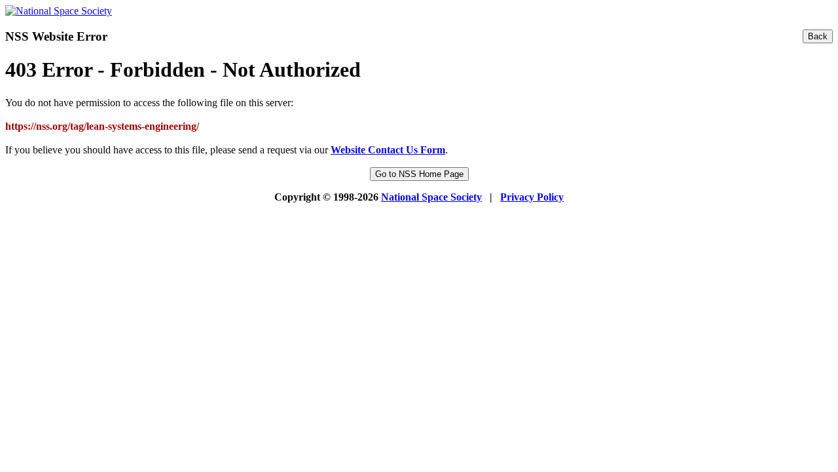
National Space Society (431, 197)
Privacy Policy (532, 197)
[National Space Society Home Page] (58, 10)
